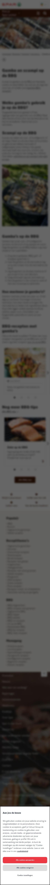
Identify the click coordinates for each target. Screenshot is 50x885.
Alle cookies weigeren (25, 868)
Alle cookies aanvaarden (25, 860)
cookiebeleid (22, 851)
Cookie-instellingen (25, 875)
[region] (25, 845)
